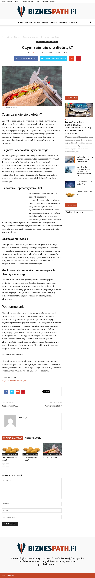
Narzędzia (73, 22)
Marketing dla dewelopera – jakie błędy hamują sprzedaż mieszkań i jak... (84, 171)
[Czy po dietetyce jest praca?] (11, 449)
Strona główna (28, 2)
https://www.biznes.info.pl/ (14, 380)
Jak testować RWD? (10, 406)
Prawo (67, 119)
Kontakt (52, 2)
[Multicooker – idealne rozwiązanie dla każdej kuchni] (70, 159)
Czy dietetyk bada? (50, 457)
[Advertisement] (47, 30)
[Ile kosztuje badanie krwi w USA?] (70, 184)
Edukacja (28, 22)
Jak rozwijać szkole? (53, 406)
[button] (90, 22)
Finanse (37, 22)
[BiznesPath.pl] (47, 11)
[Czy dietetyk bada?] (52, 449)
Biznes (20, 22)
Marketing (63, 22)
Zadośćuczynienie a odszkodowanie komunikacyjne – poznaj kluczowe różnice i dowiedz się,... (78, 128)
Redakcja (36, 53)
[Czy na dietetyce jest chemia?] (32, 449)
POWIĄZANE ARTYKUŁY (12, 438)
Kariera (45, 22)
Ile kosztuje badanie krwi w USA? (84, 183)
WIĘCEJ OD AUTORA (33, 438)
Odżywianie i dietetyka (51, 42)
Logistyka (53, 22)
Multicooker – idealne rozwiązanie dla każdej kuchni (85, 159)
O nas (37, 2)
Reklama (45, 2)
